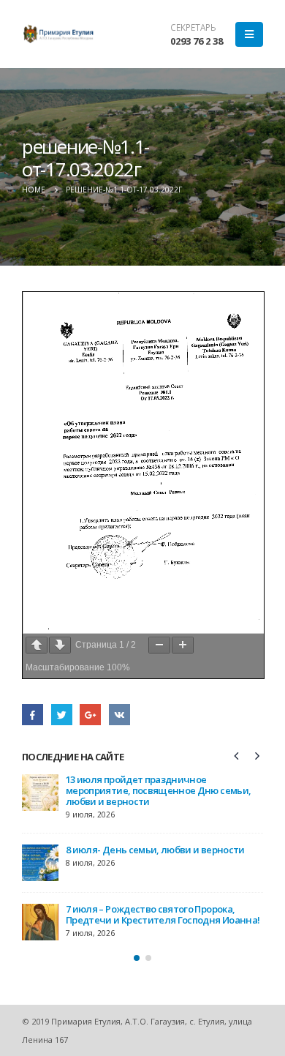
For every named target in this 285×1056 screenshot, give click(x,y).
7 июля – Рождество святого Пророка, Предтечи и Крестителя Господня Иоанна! (162, 914)
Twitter (61, 714)
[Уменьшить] (159, 645)
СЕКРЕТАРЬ (193, 27)
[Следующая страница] (60, 645)
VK (119, 714)
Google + (90, 714)
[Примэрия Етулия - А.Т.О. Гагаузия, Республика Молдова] (58, 34)
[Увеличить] (183, 645)
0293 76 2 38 (196, 41)
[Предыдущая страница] (37, 645)
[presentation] (236, 755)
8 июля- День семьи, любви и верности (155, 849)
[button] (136, 958)
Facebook (32, 714)
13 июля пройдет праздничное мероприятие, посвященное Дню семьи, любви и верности (158, 790)
